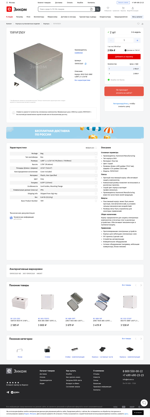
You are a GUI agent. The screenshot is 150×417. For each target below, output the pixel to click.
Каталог (9, 24)
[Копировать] (85, 64)
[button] (38, 66)
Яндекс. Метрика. (30, 414)
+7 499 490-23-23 (138, 3)
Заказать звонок (123, 2)
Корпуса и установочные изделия (28, 24)
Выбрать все (90, 148)
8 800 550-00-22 (133, 371)
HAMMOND (79, 53)
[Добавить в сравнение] (142, 23)
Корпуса (46, 24)
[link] (67, 153)
